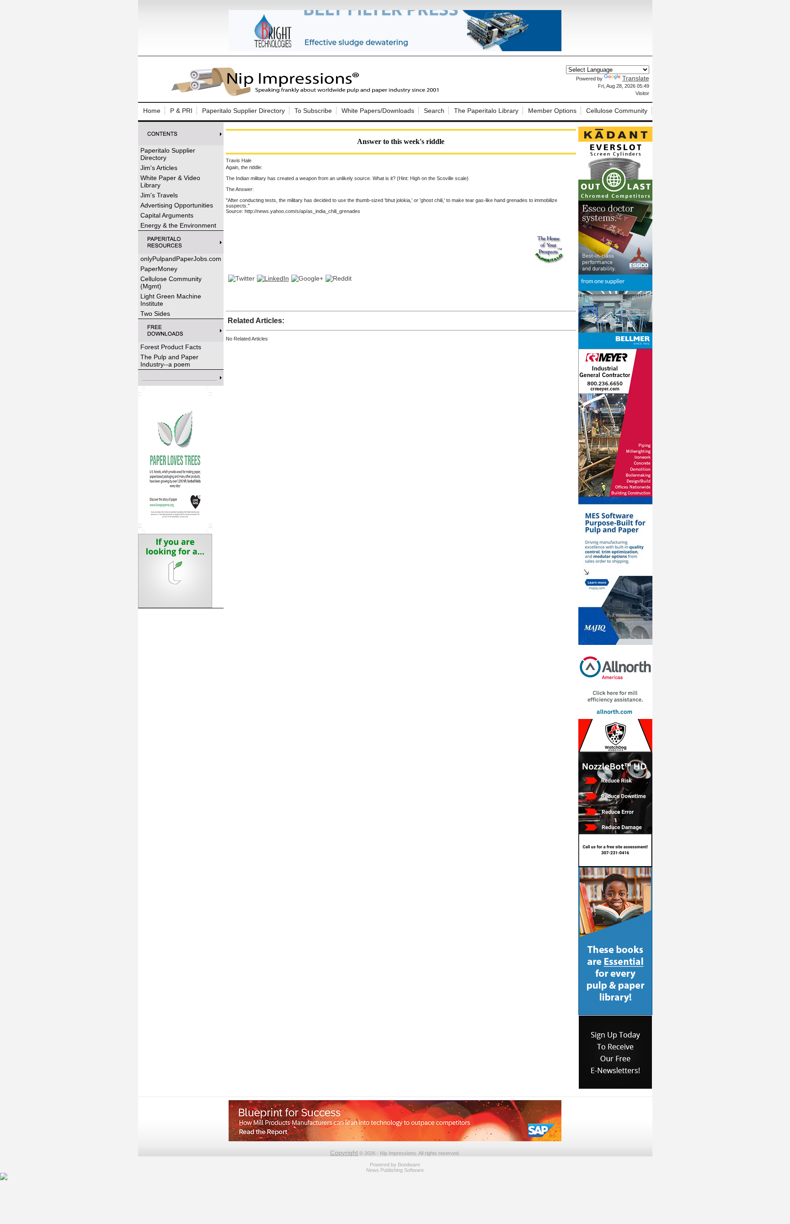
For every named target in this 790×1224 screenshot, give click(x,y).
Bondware (409, 1164)
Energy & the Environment (178, 225)
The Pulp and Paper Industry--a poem (169, 360)
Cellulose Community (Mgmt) (171, 282)
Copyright (344, 1152)
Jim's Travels (159, 195)
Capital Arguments (166, 215)
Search (434, 110)
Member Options (552, 110)
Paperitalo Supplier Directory (243, 110)
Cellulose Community (616, 110)
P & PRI (181, 110)
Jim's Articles (158, 167)
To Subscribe (313, 110)
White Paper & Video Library (170, 181)
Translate (635, 78)
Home (151, 110)
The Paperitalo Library (486, 110)
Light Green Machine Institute (170, 300)
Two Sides (155, 313)
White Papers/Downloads (378, 110)
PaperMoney (158, 268)
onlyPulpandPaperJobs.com (180, 258)
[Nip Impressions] (307, 94)
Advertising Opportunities (176, 205)
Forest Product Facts (170, 347)
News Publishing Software (395, 1170)
